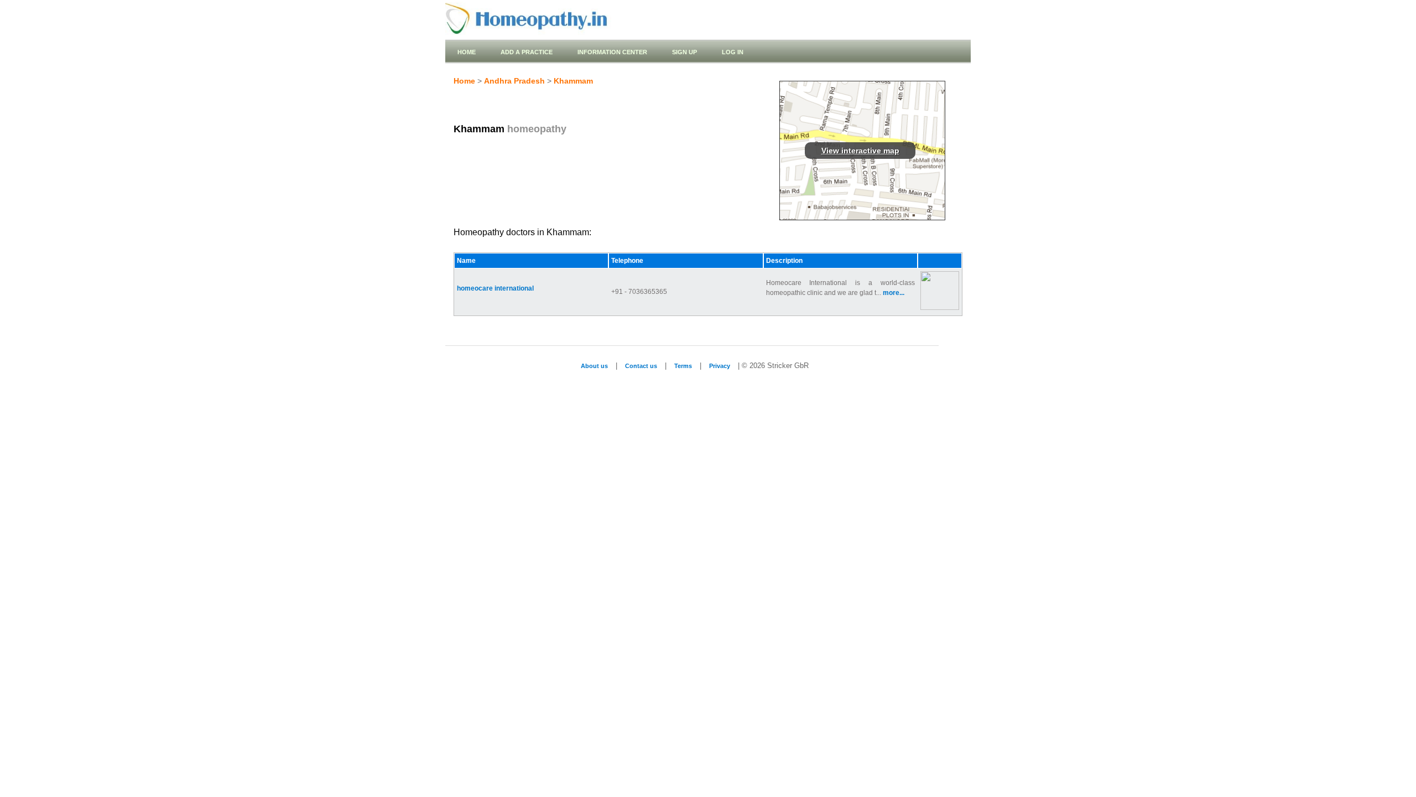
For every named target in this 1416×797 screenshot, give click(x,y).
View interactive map (860, 150)
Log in (732, 52)
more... (893, 293)
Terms (683, 366)
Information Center (612, 52)
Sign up (684, 52)
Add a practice (527, 52)
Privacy (719, 366)
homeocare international (495, 288)
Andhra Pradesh (514, 80)
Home (466, 52)
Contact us (641, 366)
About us (594, 366)
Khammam (573, 80)
